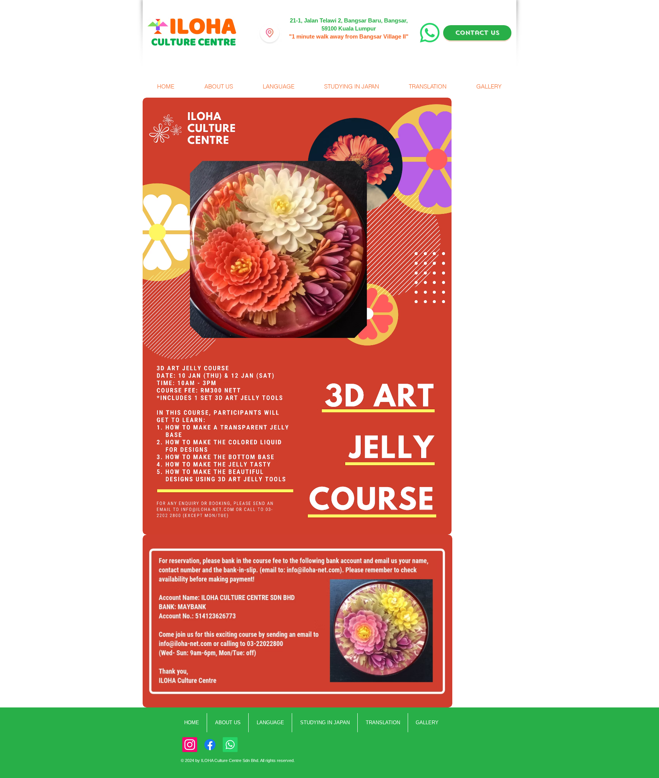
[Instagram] (189, 744)
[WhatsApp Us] (429, 33)
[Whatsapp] (230, 744)
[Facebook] (210, 744)
